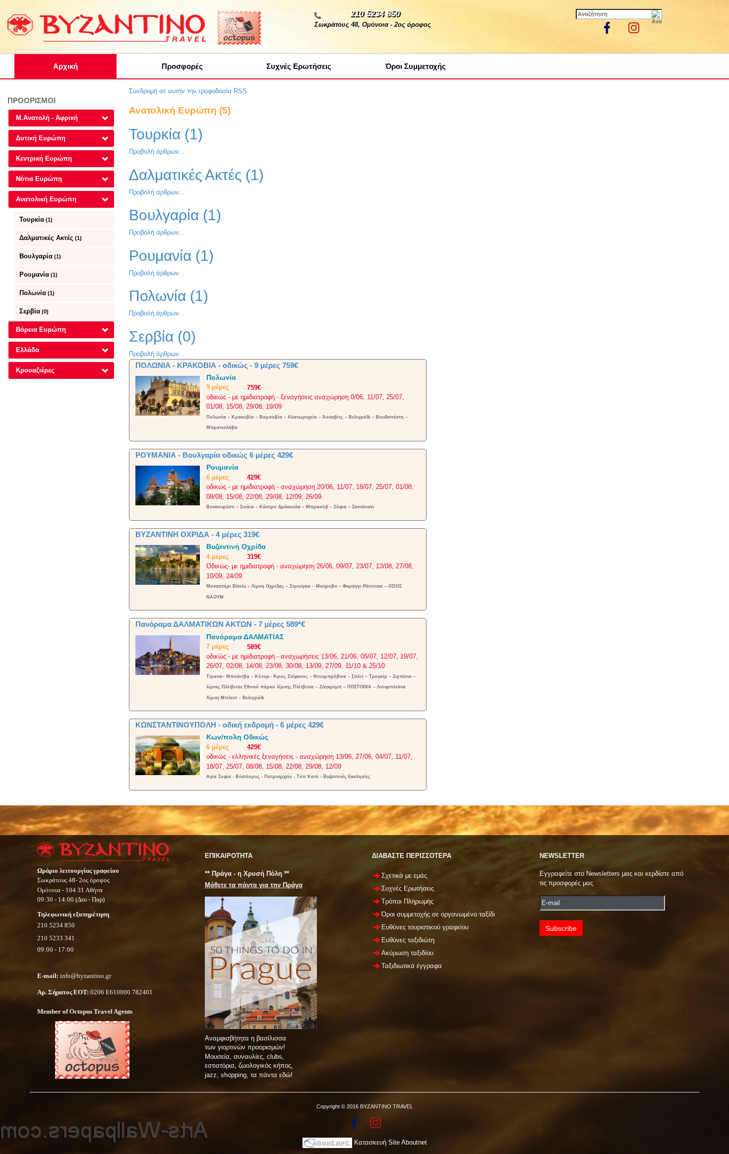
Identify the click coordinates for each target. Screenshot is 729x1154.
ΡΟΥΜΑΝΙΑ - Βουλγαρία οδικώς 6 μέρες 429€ (214, 455)
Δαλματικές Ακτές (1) (196, 175)
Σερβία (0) (162, 336)
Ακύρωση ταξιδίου (407, 953)
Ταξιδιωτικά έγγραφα (411, 966)
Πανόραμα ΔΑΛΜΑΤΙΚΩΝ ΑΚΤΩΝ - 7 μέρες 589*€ (220, 624)
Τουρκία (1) (166, 134)
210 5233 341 (56, 938)
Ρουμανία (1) (171, 255)
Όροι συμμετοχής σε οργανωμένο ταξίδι (438, 914)
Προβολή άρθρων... (157, 151)
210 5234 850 (375, 13)
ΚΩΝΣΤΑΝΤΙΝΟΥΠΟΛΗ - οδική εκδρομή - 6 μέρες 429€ (229, 725)
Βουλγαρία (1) (175, 215)
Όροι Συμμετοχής (415, 66)
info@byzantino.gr (85, 975)
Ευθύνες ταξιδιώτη (407, 940)
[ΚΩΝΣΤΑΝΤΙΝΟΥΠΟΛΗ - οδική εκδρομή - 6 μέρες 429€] (167, 755)
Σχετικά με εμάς (404, 875)
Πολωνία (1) (168, 296)
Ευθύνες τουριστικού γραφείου (425, 927)
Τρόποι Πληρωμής (407, 901)
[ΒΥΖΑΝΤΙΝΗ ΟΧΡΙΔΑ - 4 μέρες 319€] (167, 564)
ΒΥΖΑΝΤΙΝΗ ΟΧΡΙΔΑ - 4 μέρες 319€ (197, 534)
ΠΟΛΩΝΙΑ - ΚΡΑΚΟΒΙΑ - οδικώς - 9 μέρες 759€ (216, 365)
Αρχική (65, 66)
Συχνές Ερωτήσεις (298, 66)
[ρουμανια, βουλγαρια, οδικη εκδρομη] (167, 485)
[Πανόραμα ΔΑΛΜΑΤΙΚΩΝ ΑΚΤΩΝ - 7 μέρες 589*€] (167, 654)
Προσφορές (182, 66)
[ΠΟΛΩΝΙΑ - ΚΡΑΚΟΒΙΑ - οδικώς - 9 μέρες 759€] (167, 395)
